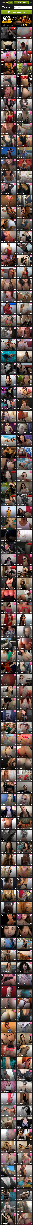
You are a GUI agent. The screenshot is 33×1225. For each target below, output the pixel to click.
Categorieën (8, 7)
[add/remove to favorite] (2, 28)
